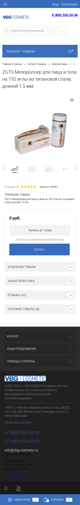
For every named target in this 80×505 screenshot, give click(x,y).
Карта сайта (12, 475)
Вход (55, 4)
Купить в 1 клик (40, 230)
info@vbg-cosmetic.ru (21, 450)
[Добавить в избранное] (71, 100)
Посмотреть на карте (18, 422)
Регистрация (69, 4)
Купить (39, 249)
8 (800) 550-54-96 (65, 15)
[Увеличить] (40, 134)
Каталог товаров (21, 51)
